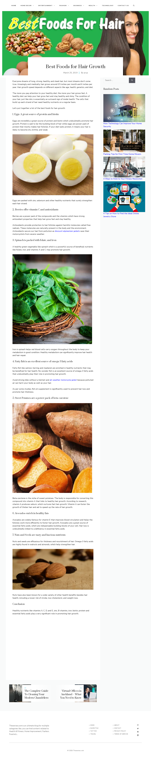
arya (86, 72)
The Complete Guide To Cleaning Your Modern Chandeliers (36, 694)
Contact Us (123, 5)
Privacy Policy (120, 731)
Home (13, 5)
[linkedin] (138, 735)
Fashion (63, 5)
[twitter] (138, 728)
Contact (117, 728)
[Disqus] (52, 646)
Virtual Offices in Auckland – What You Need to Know (70, 694)
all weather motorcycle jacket (63, 380)
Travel (93, 734)
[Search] (132, 80)
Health (92, 5)
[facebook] (138, 732)
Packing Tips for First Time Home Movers (122, 154)
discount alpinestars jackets (67, 231)
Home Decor (26, 5)
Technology (107, 5)
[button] (134, 5)
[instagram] (138, 725)
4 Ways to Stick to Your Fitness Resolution (122, 178)
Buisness (78, 5)
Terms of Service (121, 734)
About (116, 725)
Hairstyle (94, 728)
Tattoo (93, 731)
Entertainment (45, 5)
